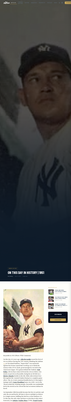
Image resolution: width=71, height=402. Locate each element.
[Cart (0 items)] (62, 3)
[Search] (59, 3)
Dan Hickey (10, 276)
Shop (55, 2)
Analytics (34, 2)
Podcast (49, 2)
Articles (13, 2)
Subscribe (58, 320)
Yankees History (20, 3)
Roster (27, 2)
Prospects (42, 2)
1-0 (4, 363)
